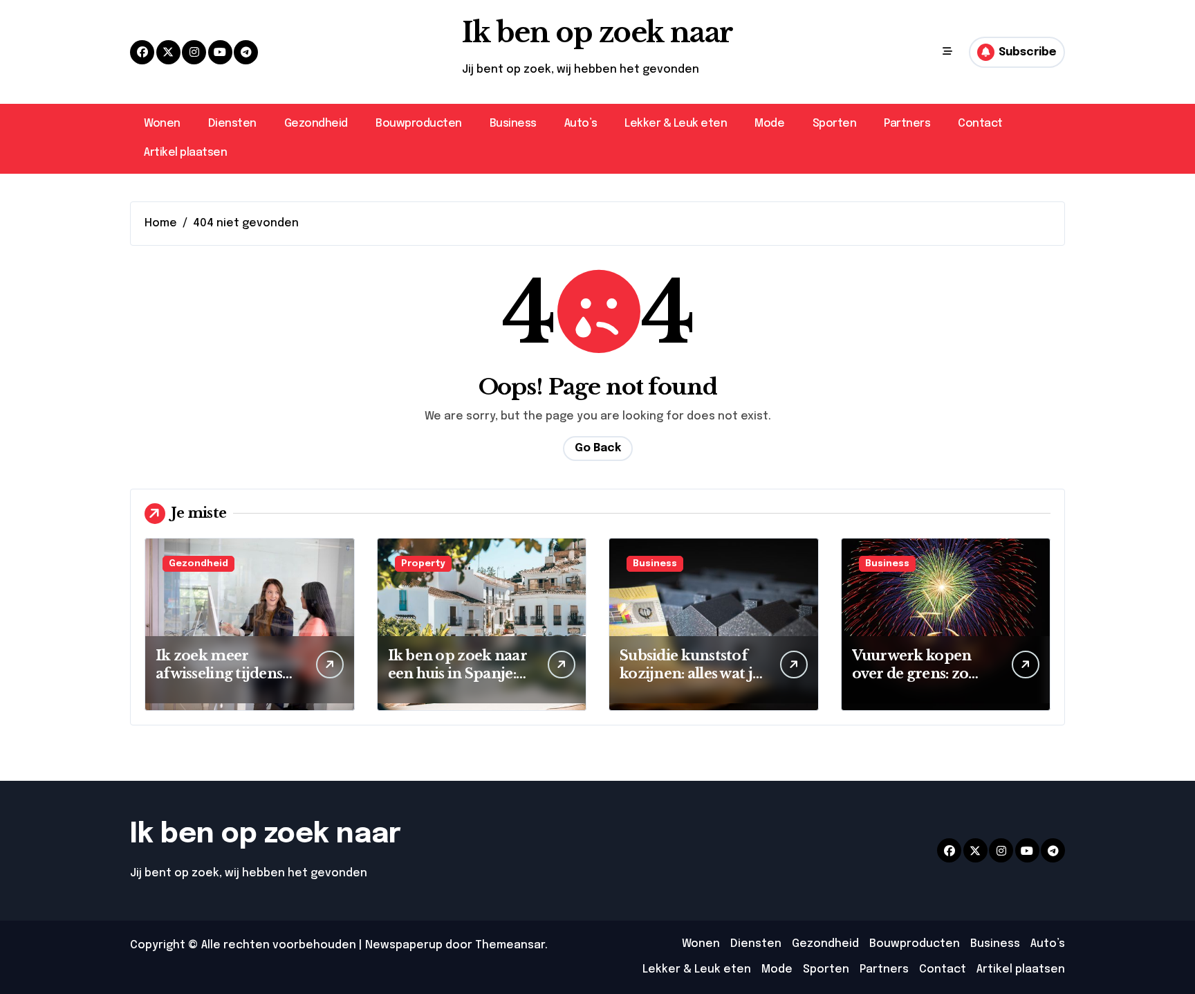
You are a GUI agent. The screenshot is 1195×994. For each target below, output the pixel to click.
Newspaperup (404, 945)
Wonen (162, 123)
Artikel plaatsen (185, 153)
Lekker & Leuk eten (675, 123)
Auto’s (580, 123)
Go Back (598, 448)
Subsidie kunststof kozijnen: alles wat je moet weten (690, 673)
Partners (907, 123)
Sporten (835, 123)
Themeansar (510, 945)
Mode (769, 123)
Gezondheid (316, 123)
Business (513, 123)
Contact (980, 123)
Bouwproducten (419, 123)
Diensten (232, 123)
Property (423, 563)
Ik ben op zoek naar (597, 32)
